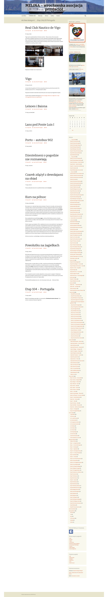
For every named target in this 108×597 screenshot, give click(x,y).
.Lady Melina (72, 414)
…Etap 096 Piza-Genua (74, 293)
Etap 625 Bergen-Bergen (74, 147)
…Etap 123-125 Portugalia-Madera (76, 326)
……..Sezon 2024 (72, 171)
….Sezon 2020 (71, 282)
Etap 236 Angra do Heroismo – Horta (77, 265)
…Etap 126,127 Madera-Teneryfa (76, 328)
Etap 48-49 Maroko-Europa (75, 487)
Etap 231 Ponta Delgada (74, 261)
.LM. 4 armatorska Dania (74, 424)
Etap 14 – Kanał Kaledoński (75, 397)
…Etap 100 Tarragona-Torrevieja (76, 299)
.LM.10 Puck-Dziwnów (74, 435)
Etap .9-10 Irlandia (73, 454)
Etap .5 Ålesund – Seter (74, 383)
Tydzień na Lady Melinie (79, 44)
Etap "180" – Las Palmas (74, 286)
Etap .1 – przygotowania (74, 443)
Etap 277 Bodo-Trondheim (75, 244)
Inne (71, 516)
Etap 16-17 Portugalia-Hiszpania (76, 462)
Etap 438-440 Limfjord (74, 206)
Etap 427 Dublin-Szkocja (74, 187)
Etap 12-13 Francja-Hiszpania (75, 458)
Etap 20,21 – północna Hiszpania (76, 406)
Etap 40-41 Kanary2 (73, 477)
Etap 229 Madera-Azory (74, 281)
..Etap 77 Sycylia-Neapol (74, 368)
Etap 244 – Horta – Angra (74, 267)
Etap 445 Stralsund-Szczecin (75, 216)
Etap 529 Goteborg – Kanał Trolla (76, 162)
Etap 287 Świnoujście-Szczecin (76, 256)
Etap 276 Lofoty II (73, 242)
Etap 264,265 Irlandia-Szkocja (75, 227)
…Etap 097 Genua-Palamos (75, 295)
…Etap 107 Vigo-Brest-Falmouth (76, 306)
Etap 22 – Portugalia (74, 408)
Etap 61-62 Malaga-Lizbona (75, 501)
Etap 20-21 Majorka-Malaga (75, 466)
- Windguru (71, 558)
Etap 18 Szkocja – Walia (74, 403)
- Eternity (70, 539)
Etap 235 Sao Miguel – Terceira (76, 263)
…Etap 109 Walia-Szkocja (75, 310)
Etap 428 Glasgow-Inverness (75, 189)
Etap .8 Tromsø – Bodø (74, 389)
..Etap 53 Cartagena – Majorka (75, 351)
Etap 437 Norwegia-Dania (74, 204)
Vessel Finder (75, 66)
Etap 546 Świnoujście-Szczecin (76, 170)
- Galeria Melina (72, 547)
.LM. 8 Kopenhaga (73, 431)
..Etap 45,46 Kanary (73, 345)
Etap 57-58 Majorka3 (74, 497)
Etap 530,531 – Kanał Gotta (75, 164)
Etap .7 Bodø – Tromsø (74, 387)
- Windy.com (81, 69)
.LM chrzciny (72, 416)
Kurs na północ (35, 197)
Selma (71, 522)
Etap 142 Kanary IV (73, 288)
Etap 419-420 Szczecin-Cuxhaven (76, 173)
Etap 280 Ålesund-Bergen (75, 248)
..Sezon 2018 (71, 339)
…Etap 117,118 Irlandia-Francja (76, 320)
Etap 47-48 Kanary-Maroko (75, 485)
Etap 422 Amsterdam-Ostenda (76, 177)
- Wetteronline (71, 557)
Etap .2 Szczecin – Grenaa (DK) (76, 377)
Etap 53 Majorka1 (73, 493)
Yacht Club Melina (72, 508)
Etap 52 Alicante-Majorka (74, 491)
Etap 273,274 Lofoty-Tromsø (75, 239)
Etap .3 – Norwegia (73, 446)
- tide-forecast (71, 562)
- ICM (70, 556)
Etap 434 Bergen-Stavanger (75, 198)
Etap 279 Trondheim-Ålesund (75, 246)
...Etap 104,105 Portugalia (38, 30)
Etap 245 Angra (73, 269)
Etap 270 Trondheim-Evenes (75, 235)
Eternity (71, 512)
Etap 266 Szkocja (73, 229)
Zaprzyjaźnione (72, 510)
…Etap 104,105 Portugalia (75, 304)
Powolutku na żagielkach (42, 245)
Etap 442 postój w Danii (74, 210)
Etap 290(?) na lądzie (74, 258)
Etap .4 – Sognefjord (74, 448)
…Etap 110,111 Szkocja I (74, 312)
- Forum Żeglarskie (72, 548)
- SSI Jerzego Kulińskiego (74, 544)
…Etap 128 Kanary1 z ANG (75, 330)
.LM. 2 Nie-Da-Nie (73, 420)
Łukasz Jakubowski (72, 572)
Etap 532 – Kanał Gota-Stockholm (76, 166)
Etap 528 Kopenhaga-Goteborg (76, 160)
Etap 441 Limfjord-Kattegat (75, 208)
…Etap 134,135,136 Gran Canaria (76, 337)
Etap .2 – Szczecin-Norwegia (75, 445)
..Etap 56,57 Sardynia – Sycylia (75, 354)
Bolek (46, 30)
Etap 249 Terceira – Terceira (75, 271)
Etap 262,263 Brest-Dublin (75, 225)
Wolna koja (40, 15)
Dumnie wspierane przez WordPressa (29, 594)
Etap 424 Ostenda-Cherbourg (75, 181)
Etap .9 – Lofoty (73, 391)
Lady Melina (24, 15)
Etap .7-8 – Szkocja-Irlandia (75, 452)
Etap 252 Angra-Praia (74, 273)
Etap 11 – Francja (73, 456)
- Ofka (70, 538)
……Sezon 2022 (72, 220)
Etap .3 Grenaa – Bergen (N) (75, 379)
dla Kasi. (77, 108)
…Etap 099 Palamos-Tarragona (76, 297)
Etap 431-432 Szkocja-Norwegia (76, 194)
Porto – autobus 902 (39, 140)
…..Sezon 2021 (71, 277)
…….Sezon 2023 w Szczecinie (74, 218)
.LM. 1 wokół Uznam (73, 418)
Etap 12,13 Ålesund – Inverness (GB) (77, 395)
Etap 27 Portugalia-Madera (75, 470)
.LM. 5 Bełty (72, 425)
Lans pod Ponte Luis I (39, 124)
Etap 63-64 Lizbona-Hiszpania (75, 503)
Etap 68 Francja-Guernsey (75, 507)
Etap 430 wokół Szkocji (74, 192)
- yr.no (70, 561)
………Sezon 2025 (72, 156)
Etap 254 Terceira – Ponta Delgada (76, 275)
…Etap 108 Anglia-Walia (74, 308)
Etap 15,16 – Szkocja (74, 399)
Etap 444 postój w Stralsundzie (76, 214)
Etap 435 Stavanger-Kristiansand (76, 200)
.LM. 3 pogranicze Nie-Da (74, 422)
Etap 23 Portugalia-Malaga (75, 410)
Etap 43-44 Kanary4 (73, 481)
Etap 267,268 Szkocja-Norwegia (76, 231)
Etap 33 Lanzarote (73, 474)
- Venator (70, 546)
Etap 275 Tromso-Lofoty (74, 241)
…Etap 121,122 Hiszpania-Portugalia (77, 324)
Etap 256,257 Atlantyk (74, 221)
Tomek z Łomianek (72, 105)
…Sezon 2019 (71, 292)
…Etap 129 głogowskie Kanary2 (76, 332)
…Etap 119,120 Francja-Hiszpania (76, 322)
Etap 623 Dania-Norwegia (74, 143)
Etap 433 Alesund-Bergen (75, 196)
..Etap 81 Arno (72, 374)
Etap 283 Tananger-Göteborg (75, 252)
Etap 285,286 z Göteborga (75, 254)
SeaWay (52, 15)
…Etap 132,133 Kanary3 (74, 335)
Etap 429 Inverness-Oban (75, 190)
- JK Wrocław (71, 542)
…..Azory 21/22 (72, 260)
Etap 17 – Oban (73, 401)
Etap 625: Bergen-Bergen (78, 570)
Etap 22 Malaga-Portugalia (75, 468)
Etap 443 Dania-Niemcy (74, 212)
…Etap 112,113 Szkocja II (75, 314)
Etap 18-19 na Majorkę (74, 464)
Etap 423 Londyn (73, 179)
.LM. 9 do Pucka (73, 433)
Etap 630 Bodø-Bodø (74, 154)
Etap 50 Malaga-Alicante (74, 489)
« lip (72, 130)
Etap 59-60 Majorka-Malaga (75, 499)
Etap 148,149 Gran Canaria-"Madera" (77, 290)
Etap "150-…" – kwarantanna (75, 284)
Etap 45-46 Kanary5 (73, 483)
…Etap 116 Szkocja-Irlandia (75, 318)
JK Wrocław (72, 518)
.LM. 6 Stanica (72, 427)
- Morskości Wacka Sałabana (74, 543)
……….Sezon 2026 (72, 139)
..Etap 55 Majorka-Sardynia (75, 353)
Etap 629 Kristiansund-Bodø (75, 152)
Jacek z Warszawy (79, 102)
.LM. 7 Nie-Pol (72, 429)
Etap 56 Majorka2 (73, 495)
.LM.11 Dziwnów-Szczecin (75, 437)
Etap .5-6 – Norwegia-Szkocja (75, 450)
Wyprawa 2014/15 (72, 439)
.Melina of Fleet (73, 441)
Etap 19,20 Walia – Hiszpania (75, 405)
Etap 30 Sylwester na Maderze (76, 472)
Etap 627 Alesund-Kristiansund (76, 150)
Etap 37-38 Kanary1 (73, 476)
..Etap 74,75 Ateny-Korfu (74, 364)
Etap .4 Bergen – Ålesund (75, 381)
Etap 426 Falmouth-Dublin (75, 185)
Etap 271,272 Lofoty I (74, 237)
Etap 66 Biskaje (73, 505)
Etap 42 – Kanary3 (73, 479)
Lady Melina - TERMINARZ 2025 (74, 52)
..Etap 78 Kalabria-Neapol (74, 370)
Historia (46, 15)
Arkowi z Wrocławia (72, 106)
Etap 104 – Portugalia (39, 289)
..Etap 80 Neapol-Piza (74, 372)
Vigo (28, 79)
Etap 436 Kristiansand (74, 202)
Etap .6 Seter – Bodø (74, 385)
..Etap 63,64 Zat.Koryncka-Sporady (76, 360)
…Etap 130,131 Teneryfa (74, 334)
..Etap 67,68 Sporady (74, 362)
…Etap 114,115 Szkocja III (75, 316)
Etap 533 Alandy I (73, 168)
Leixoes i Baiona (36, 106)
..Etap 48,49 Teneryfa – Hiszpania (76, 347)
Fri (70, 514)
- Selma (70, 540)
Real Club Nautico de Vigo (42, 28)
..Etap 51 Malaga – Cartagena (75, 349)
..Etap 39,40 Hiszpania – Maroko (76, 341)
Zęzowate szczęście (76, 575)
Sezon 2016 (71, 412)
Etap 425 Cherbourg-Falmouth (75, 183)
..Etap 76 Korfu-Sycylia (74, 366)
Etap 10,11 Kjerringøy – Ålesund (76, 393)
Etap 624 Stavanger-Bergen (75, 145)
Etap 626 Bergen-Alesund (75, 149)
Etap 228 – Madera (73, 279)
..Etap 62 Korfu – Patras (74, 358)
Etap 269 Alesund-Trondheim (75, 233)
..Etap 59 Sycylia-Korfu (74, 356)
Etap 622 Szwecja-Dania (74, 141)
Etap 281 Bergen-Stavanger (75, 250)
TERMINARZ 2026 (32, 15)
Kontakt (58, 15)
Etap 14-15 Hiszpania (74, 460)
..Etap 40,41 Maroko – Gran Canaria (76, 343)
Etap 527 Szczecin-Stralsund (75, 158)
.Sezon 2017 (71, 376)
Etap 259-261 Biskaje (74, 223)
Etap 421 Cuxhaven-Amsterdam (76, 175)
